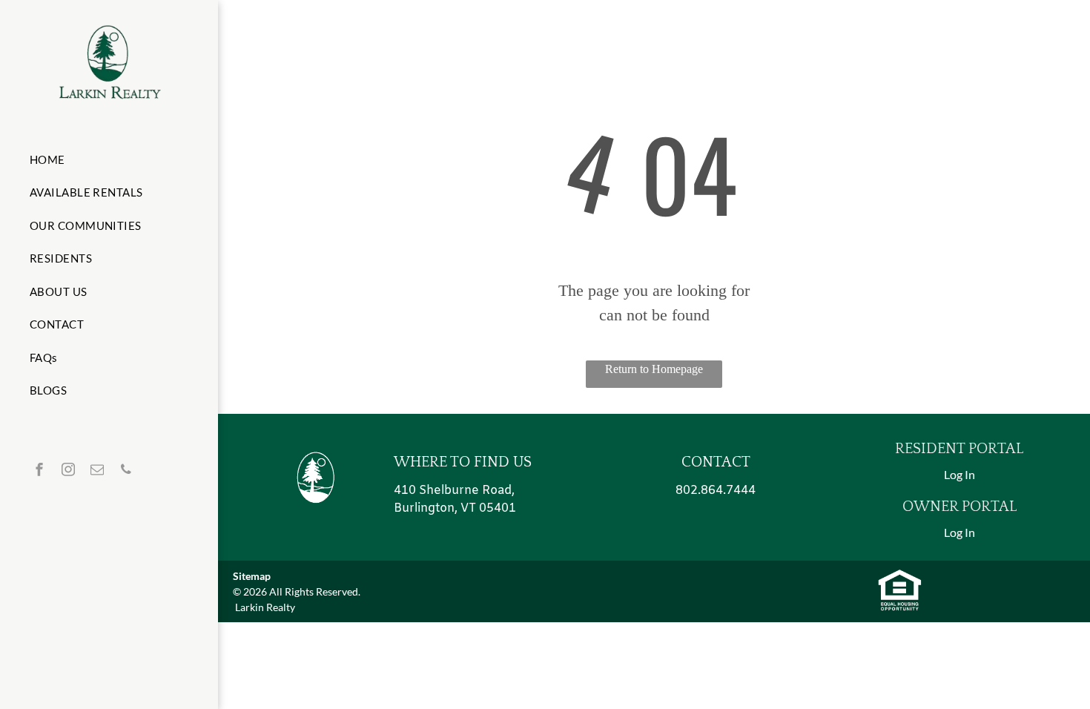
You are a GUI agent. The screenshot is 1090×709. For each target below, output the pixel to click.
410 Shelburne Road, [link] (454, 490)
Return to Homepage (654, 369)
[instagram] (68, 471)
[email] (97, 471)
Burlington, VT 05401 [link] (455, 508)
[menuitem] (103, 160)
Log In (959, 474)
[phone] (126, 471)
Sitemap (252, 576)
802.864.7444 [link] (716, 490)
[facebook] (39, 471)
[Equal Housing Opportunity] (899, 577)
